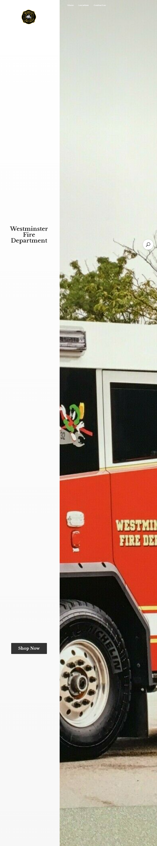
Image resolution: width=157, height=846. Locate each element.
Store (70, 5)
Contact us (100, 5)
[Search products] (148, 244)
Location (84, 5)
